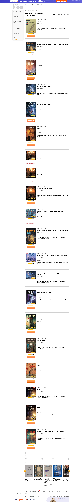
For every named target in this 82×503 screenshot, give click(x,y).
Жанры (26, 4)
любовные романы (16, 13)
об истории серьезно (16, 28)
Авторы (62, 4)
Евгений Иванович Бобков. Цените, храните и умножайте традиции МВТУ (47, 479)
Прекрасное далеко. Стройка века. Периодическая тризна (52, 255)
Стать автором (31, 496)
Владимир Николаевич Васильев (33, 458)
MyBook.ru (37, 496)
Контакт (39, 21)
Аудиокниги (34, 4)
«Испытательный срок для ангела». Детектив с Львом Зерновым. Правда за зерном (57, 479)
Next (69, 471)
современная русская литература (16, 19)
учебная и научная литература (16, 17)
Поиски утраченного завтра (44, 86)
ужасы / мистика (16, 33)
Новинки (29, 4)
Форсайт (39, 128)
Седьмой (39, 62)
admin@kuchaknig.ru (66, 496)
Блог (68, 4)
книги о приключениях (16, 31)
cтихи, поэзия (15, 37)
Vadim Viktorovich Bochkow (66, 481)
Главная (26, 10)
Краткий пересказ (52, 4)
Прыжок (39, 389)
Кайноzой (39, 365)
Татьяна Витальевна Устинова (60, 458)
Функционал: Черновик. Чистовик (45, 316)
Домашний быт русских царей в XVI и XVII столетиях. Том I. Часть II (29, 479)
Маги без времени (41, 340)
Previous (25, 471)
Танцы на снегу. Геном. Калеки (44, 292)
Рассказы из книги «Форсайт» (44, 153)
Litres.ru (26, 496)
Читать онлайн (30, 35)
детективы (15, 26)
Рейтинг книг (58, 4)
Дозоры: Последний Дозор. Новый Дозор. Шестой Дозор (51, 431)
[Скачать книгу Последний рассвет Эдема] (67, 471)
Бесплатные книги (44, 4)
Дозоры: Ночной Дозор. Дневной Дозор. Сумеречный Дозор (52, 44)
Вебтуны (38, 4)
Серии (66, 4)
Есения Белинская (47, 458)
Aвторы (29, 10)
